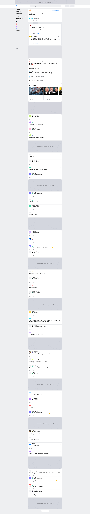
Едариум (35, 399)
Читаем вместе (38, 61)
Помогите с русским (34, 68)
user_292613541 (33, 61)
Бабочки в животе (37, 431)
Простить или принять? (38, 135)
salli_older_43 (32, 76)
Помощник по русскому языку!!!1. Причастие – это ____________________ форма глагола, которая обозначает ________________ (42, 74)
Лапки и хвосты (36, 116)
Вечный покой (36, 359)
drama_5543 (32, 71)
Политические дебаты (38, 485)
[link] (36, 94)
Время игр (36, 252)
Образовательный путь (38, 174)
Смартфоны (37, 80)
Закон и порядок (37, 366)
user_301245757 (33, 80)
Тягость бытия (36, 239)
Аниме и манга (36, 122)
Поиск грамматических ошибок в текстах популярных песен (43, 82)
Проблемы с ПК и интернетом (39, 326)
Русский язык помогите (34, 77)
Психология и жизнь (36, 352)
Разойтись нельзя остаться (39, 285)
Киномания (36, 71)
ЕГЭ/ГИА (35, 405)
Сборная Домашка (37, 76)
